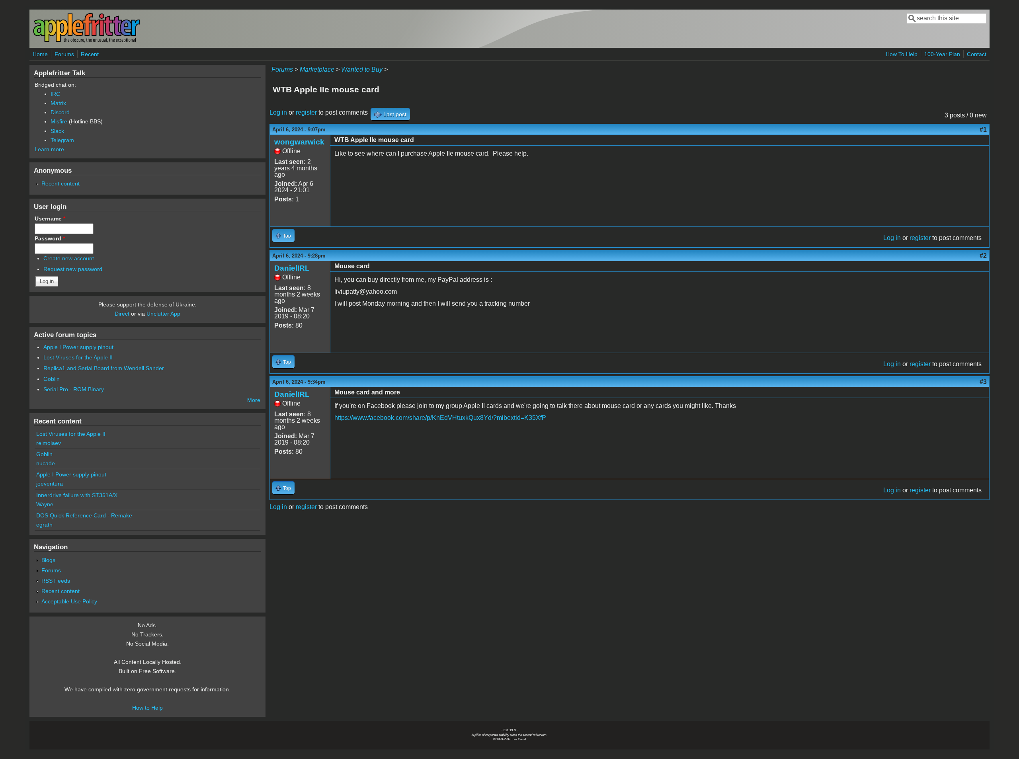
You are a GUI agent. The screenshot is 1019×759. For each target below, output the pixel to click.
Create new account (68, 258)
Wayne (44, 504)
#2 (983, 255)
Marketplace (317, 69)
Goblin (51, 379)
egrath (44, 524)
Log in (278, 112)
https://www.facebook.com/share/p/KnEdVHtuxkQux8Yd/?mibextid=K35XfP (440, 417)
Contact (976, 54)
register (306, 112)
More (253, 400)
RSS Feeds (55, 581)
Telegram (62, 140)
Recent (90, 54)
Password (50, 238)
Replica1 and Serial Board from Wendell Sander (103, 368)
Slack (57, 131)
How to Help (147, 707)
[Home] (86, 41)
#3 (983, 382)
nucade (45, 463)
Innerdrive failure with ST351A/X (76, 495)
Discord (60, 112)
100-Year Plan (942, 54)
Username (50, 218)
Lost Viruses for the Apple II (78, 357)
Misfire (59, 121)
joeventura (49, 483)
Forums (64, 54)
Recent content (60, 183)
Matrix (58, 103)
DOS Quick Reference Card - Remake (84, 515)
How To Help (901, 54)
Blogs (48, 560)
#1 (983, 129)
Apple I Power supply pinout (78, 347)
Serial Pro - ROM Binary (73, 389)
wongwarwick (299, 142)
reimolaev (48, 443)
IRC (55, 94)
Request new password (72, 269)
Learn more (49, 149)
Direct (122, 313)
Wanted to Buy (362, 69)
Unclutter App (163, 313)
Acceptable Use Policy (69, 601)
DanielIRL (292, 268)
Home (40, 54)
